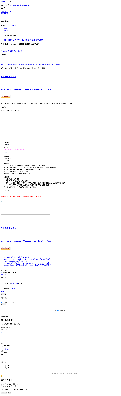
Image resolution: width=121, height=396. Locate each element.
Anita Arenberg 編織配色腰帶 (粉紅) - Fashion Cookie (18, 261)
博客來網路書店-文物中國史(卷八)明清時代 (16, 257)
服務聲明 (76, 373)
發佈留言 (3, 304)
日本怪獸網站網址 (8, 77)
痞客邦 (13, 283)
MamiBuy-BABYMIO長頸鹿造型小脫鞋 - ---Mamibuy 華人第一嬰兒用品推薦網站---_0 (28, 259)
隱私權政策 (69, 373)
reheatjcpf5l (4, 274)
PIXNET (48, 373)
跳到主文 (3, 17)
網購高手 (6, 12)
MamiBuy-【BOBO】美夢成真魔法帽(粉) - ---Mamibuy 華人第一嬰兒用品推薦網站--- (28, 265)
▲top (2, 291)
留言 (17, 283)
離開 (9, 392)
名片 (5, 32)
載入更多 (3, 294)
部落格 (6, 30)
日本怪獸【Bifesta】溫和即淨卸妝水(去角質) (23, 40)
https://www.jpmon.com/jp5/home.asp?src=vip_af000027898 (26, 89)
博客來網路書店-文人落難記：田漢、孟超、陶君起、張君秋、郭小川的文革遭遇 (27, 263)
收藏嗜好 (13, 288)
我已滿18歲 (4, 392)
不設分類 (14, 25)
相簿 (5, 29)
